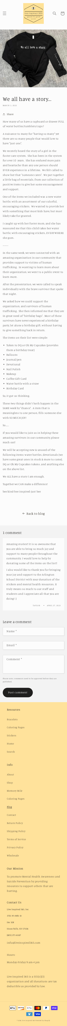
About (10, 774)
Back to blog (35, 513)
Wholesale (13, 855)
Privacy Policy (15, 847)
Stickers (11, 735)
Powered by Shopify (42, 1020)
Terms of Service (16, 839)
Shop (10, 782)
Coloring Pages (16, 727)
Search (11, 751)
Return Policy (15, 822)
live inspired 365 (28, 1020)
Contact (11, 814)
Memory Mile (15, 790)
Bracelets (12, 719)
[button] (4, 13)
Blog (9, 806)
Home (10, 743)
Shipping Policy (16, 831)
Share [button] (10, 114)
